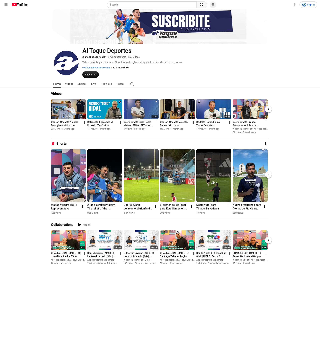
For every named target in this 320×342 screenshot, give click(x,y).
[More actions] (84, 122)
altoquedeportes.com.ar (97, 67)
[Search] (201, 4)
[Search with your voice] (213, 4)
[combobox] (153, 5)
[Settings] (295, 5)
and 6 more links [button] (120, 67)
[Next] (268, 109)
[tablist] (160, 84)
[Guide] (6, 5)
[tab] (57, 84)
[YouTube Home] (19, 4)
